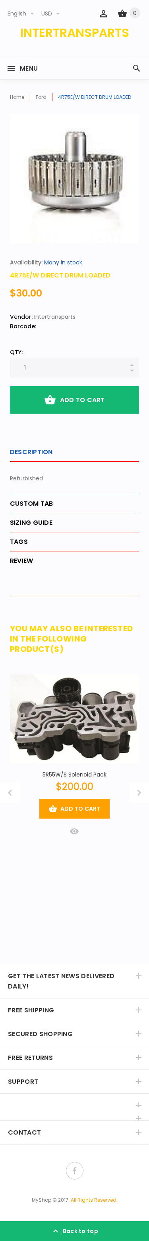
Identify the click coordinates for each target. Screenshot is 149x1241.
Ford (41, 97)
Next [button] (139, 793)
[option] (74, 178)
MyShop (41, 1200)
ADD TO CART (82, 400)
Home (17, 97)
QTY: (16, 352)
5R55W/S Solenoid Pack (74, 775)
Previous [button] (10, 793)
